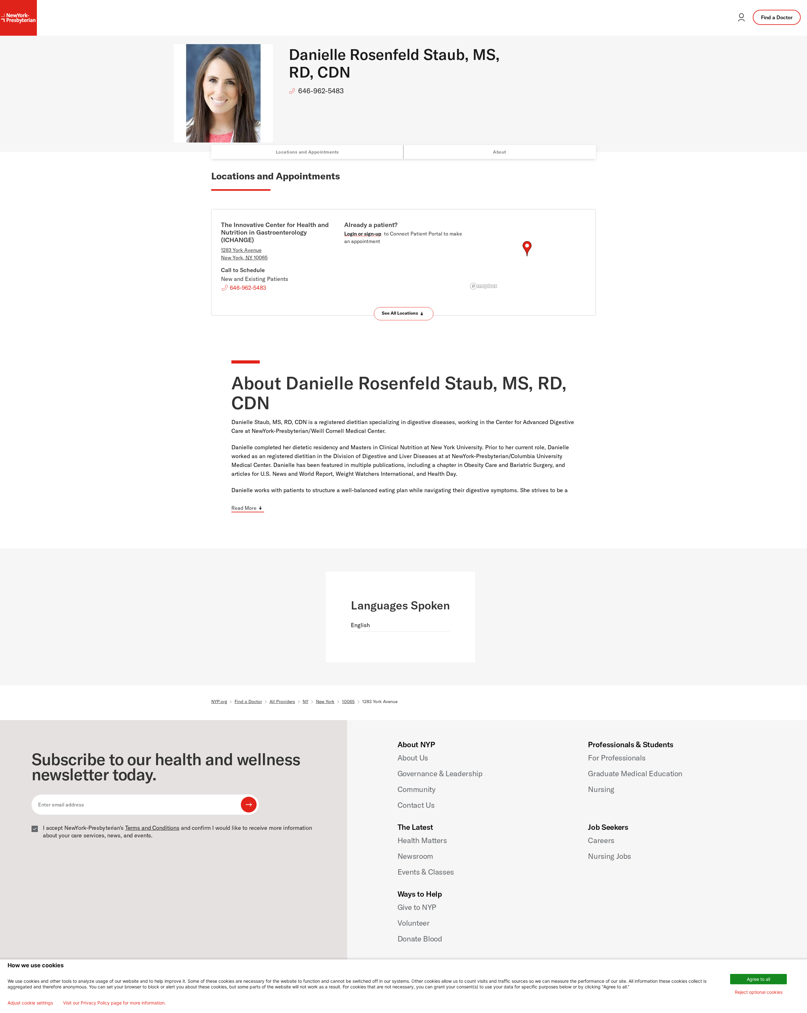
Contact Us (416, 805)
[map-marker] (527, 248)
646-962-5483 (321, 90)
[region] (527, 256)
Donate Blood (420, 938)
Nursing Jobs (609, 856)
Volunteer (414, 923)
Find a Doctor (776, 17)
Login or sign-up (362, 233)
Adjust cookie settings (30, 1002)
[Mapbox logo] (483, 286)
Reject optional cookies (758, 992)
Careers (601, 840)
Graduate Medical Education (635, 773)
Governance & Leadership (440, 773)
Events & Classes (426, 871)
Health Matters (422, 840)
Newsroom (415, 856)
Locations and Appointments (307, 152)
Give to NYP (417, 907)
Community (417, 789)
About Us (413, 757)
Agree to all (758, 979)
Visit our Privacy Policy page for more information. (114, 1002)
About (499, 152)
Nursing (601, 789)
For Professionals (616, 757)
